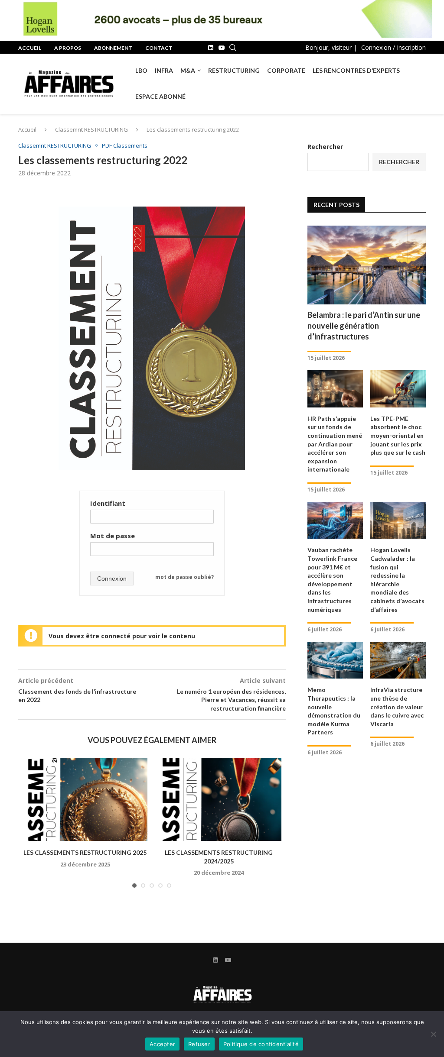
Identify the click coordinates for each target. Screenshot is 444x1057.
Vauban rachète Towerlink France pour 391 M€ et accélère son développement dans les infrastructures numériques (332, 579)
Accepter (162, 1044)
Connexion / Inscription (393, 47)
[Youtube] (221, 48)
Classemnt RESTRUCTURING (91, 129)
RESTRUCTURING (234, 70)
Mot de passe (112, 535)
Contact (159, 48)
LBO (141, 70)
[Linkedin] (211, 48)
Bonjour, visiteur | (331, 47)
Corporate (286, 70)
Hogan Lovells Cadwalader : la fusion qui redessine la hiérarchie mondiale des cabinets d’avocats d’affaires (397, 579)
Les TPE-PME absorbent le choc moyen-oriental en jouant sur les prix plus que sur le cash (397, 435)
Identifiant (107, 503)
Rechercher (325, 146)
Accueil (29, 48)
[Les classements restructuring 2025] (85, 799)
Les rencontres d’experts (356, 70)
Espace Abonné (160, 96)
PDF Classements (124, 145)
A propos (67, 48)
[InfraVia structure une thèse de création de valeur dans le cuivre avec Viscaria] (398, 660)
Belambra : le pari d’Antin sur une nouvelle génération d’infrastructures (363, 325)
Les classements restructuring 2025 (85, 852)
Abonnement (113, 48)
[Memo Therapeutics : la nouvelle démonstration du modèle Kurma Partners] (335, 660)
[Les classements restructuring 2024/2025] (218, 799)
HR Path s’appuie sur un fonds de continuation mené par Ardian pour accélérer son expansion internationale (334, 444)
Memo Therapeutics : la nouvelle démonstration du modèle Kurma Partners (333, 711)
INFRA (164, 70)
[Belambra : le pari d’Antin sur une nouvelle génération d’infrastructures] (366, 265)
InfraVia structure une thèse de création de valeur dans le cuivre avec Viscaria (397, 706)
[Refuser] (433, 1034)
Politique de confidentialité (261, 1044)
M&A (187, 70)
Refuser (199, 1044)
